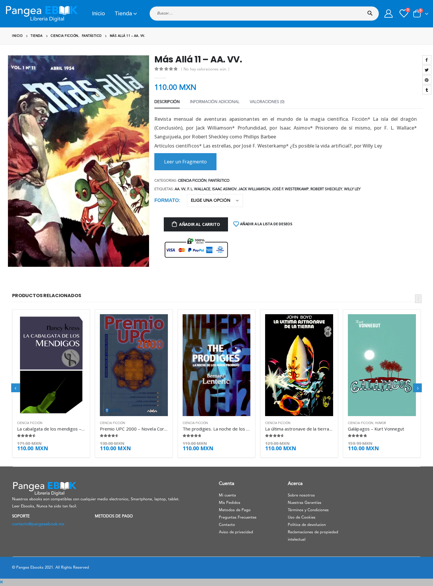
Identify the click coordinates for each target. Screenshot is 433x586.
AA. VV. (180, 189)
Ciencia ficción (192, 181)
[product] (51, 365)
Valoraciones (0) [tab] (267, 102)
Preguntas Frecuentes (238, 517)
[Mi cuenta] (388, 13)
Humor (380, 423)
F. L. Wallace (198, 189)
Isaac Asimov (224, 189)
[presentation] (10, 165)
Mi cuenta (227, 495)
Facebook (427, 59)
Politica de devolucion (307, 525)
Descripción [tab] (167, 102)
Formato (166, 200)
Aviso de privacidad (236, 532)
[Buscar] (371, 11)
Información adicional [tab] (214, 102)
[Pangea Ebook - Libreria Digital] (41, 13)
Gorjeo (427, 70)
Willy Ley (352, 189)
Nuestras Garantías (304, 503)
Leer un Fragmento (185, 161)
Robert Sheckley (326, 189)
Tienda (123, 13)
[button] (418, 298)
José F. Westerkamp (290, 189)
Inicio (98, 13)
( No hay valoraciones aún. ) (205, 69)
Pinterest (427, 80)
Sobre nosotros (301, 495)
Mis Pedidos (229, 503)
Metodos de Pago (235, 510)
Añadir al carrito (199, 224)
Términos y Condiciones (308, 510)
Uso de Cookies (301, 517)
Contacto (227, 525)
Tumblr (427, 90)
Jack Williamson (254, 189)
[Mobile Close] (1, 582)
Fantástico (218, 181)
